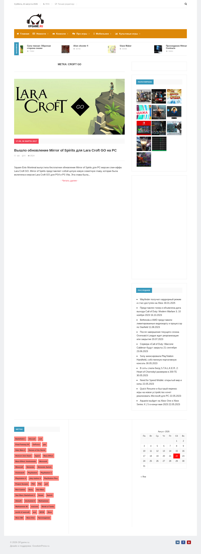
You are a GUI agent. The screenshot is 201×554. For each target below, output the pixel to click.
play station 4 (35, 478)
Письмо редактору (65, 4)
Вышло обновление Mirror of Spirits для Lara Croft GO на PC (65, 150)
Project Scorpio (21, 484)
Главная (24, 33)
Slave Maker (120, 46)
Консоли (61, 33)
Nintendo (30, 467)
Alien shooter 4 (75, 46)
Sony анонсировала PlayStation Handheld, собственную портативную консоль (157, 360)
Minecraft (19, 467)
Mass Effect (48, 456)
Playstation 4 (20, 478)
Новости (41, 33)
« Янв (143, 477)
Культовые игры (128, 33)
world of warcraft (22, 512)
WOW (42, 512)
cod (40, 439)
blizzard (32, 439)
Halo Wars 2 (20, 450)
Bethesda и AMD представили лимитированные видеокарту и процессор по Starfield (159, 323)
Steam (40, 495)
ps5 (46, 484)
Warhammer (43, 501)
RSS (47, 4)
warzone (34, 506)
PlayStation (32, 473)
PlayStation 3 (46, 473)
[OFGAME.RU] (35, 15)
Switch (49, 495)
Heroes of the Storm (37, 450)
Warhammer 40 (21, 506)
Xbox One (30, 518)
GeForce (36, 444)
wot (34, 512)
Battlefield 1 (20, 439)
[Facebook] (183, 542)
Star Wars (40, 490)
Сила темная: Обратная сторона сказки (33, 47)
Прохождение (44, 518)
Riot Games (20, 490)
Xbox (50, 512)
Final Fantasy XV (22, 444)
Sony (31, 490)
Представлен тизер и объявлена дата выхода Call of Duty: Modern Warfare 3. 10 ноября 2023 (159, 311)
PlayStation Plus (51, 478)
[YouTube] (189, 542)
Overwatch (19, 473)
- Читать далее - (69, 180)
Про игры (81, 33)
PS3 (33, 484)
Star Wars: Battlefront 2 (25, 495)
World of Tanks (48, 506)
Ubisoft (18, 501)
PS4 (39, 484)
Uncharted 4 (30, 501)
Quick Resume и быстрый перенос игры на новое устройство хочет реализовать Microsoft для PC (157, 392)
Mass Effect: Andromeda (25, 461)
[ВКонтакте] (178, 542)
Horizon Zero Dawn (23, 456)
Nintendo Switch (45, 467)
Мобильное (102, 33)
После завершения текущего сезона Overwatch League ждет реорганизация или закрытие (158, 335)
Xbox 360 (19, 518)
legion (37, 456)
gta (44, 444)
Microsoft (43, 461)
